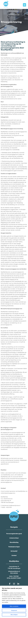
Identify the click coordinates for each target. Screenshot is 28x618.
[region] (14, 602)
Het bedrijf (14, 551)
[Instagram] (14, 584)
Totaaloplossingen (14, 546)
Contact (14, 555)
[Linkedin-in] (18, 584)
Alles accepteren (14, 606)
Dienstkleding (14, 542)
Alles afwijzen (14, 614)
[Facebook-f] (10, 584)
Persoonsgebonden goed (14, 533)
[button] (24, 4)
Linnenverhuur (14, 538)
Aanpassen (14, 610)
